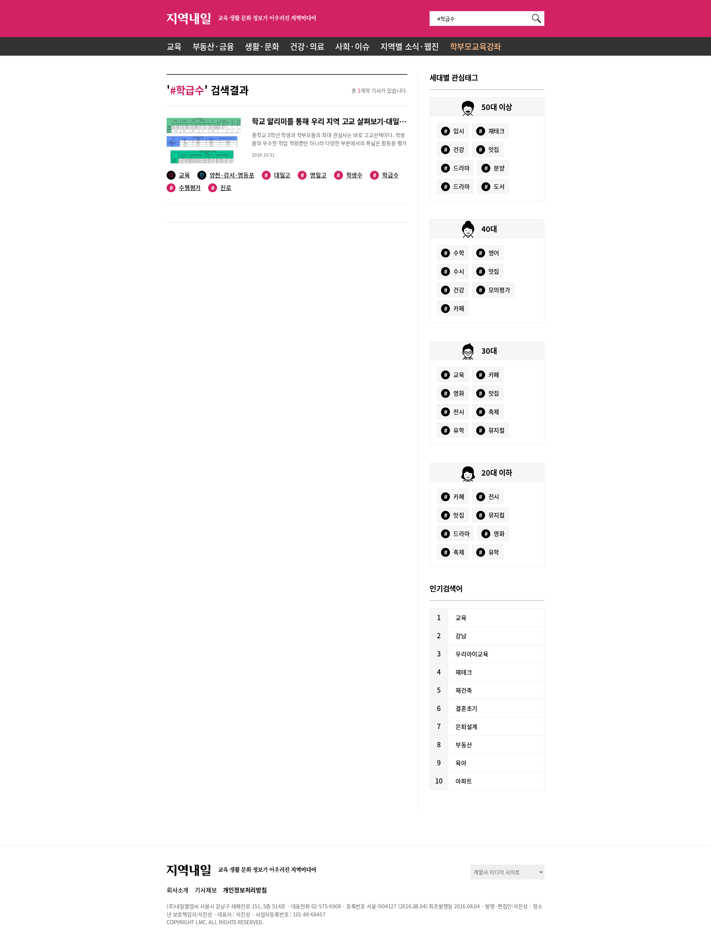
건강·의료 (307, 46)
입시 (454, 130)
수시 (454, 271)
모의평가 (494, 289)
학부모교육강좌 (475, 46)
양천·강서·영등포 (232, 175)
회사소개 (177, 889)
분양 (494, 167)
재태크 (492, 130)
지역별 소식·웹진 (409, 46)
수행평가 (185, 187)
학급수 (385, 175)
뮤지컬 (492, 430)
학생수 (350, 175)
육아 (461, 762)
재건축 (463, 690)
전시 (454, 411)
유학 (454, 430)
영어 (489, 252)
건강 (454, 149)
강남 (461, 635)
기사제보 (206, 889)
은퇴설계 (466, 726)
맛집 (489, 149)
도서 (494, 186)
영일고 (313, 175)
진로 (221, 187)
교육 (174, 46)
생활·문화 (262, 46)
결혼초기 (466, 708)
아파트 (463, 780)
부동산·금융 (213, 46)
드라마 (457, 167)
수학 (454, 252)
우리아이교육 (471, 653)
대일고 (277, 175)
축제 (489, 411)
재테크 (463, 672)
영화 (454, 393)
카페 (454, 308)
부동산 (463, 744)
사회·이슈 (352, 46)
